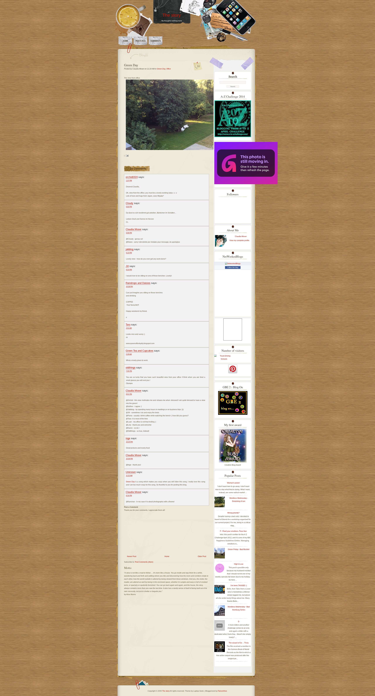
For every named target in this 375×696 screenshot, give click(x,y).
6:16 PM (129, 495)
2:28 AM (129, 354)
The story (171, 15)
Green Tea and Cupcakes (139, 350)
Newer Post (131, 556)
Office (168, 69)
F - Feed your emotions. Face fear (233, 531)
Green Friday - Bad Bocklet (238, 549)
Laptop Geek (198, 691)
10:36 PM (129, 459)
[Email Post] (126, 156)
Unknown (131, 472)
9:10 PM (129, 270)
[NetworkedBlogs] (233, 264)
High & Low (238, 564)
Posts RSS (141, 41)
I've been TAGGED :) (239, 585)
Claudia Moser (134, 229)
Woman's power (233, 483)
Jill (127, 266)
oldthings (130, 367)
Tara (128, 324)
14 (198, 66)
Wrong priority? (233, 513)
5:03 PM (129, 207)
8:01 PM (129, 394)
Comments (156, 41)
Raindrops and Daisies (138, 283)
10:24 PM (129, 442)
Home (125, 41)
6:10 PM (129, 253)
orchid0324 (132, 177)
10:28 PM (129, 286)
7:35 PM (129, 371)
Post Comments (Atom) (144, 562)
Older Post (202, 556)
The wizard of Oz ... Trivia (239, 643)
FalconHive (222, 691)
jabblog (129, 249)
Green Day (131, 65)
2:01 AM (129, 328)
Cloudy (129, 203)
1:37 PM (129, 180)
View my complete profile (239, 240)
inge (128, 438)
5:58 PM (129, 233)
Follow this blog (232, 267)
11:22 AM (129, 475)
